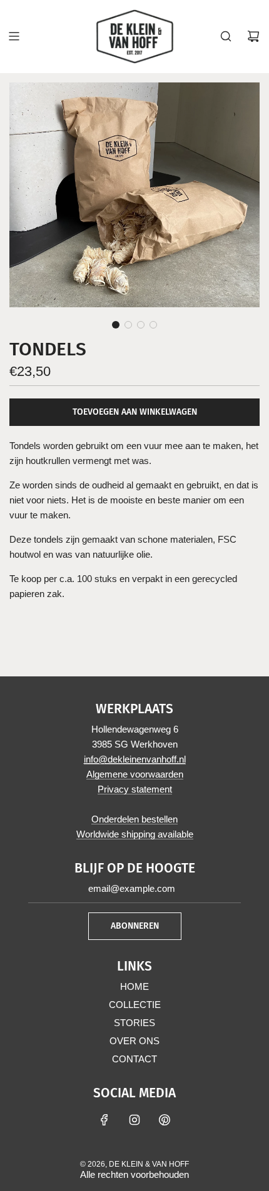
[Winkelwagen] (253, 36)
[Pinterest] (164, 1120)
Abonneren (135, 926)
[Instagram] (134, 1120)
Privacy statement (135, 789)
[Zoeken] (226, 36)
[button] (115, 325)
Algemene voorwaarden (134, 774)
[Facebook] (104, 1120)
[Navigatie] (14, 36)
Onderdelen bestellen (134, 819)
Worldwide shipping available (134, 834)
